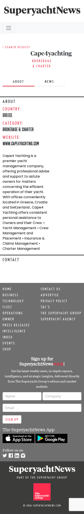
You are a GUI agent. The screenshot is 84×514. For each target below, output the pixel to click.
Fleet (7, 307)
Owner (8, 319)
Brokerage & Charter (18, 129)
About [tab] (18, 81)
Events (9, 343)
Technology (13, 301)
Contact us (51, 289)
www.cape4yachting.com (21, 143)
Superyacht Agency (58, 319)
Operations (13, 313)
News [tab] (49, 81)
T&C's (45, 307)
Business (11, 295)
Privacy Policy (54, 301)
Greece (7, 115)
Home (7, 289)
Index (8, 337)
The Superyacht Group (61, 313)
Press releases (16, 325)
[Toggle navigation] (9, 28)
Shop (7, 349)
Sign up (12, 419)
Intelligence (14, 331)
